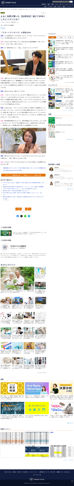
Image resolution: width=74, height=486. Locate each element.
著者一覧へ (69, 189)
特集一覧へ (69, 139)
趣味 (64, 6)
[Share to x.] (21, 216)
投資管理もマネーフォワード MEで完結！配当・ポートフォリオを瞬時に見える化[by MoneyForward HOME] (24, 169)
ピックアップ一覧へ (67, 110)
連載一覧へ (69, 423)
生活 (45, 6)
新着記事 (44, 4)
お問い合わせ (52, 472)
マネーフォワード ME (37, 474)
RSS (62, 472)
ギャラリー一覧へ (68, 460)
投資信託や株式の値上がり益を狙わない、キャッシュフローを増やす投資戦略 (23, 187)
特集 (52, 4)
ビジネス (50, 6)
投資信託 (3, 28)
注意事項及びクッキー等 (44, 472)
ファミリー (69, 6)
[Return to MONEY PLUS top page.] (8, 2)
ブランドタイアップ (67, 4)
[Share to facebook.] (18, 216)
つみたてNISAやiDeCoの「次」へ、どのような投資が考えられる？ (20, 189)
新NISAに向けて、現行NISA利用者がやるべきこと (16, 191)
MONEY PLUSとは (8, 472)
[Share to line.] (25, 216)
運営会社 (14, 472)
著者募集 (58, 472)
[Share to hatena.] (29, 216)
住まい (59, 6)
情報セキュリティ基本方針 (23, 472)
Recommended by (40, 372)
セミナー (58, 4)
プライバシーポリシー (33, 472)
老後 (55, 6)
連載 (49, 4)
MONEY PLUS (3, 9)
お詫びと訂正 (66, 472)
